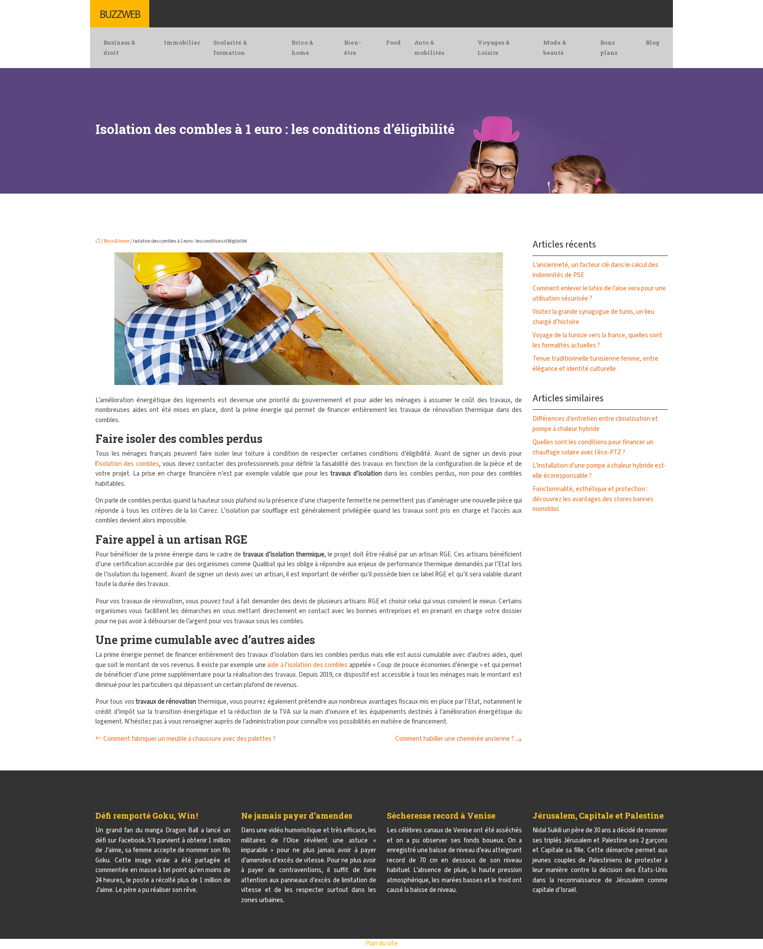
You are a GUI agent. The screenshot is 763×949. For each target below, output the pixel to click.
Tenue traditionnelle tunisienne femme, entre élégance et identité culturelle (595, 364)
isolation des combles (128, 464)
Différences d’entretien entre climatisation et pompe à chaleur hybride (595, 424)
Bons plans (608, 47)
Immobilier (182, 42)
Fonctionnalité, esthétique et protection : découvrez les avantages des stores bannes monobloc (593, 499)
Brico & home (302, 47)
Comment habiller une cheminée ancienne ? (454, 738)
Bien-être (352, 47)
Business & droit (119, 47)
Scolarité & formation (230, 47)
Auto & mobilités (429, 47)
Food (393, 42)
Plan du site (382, 943)
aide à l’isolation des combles (307, 665)
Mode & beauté (554, 47)
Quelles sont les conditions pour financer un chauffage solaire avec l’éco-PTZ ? (593, 447)
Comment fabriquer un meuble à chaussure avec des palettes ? (189, 738)
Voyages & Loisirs (493, 47)
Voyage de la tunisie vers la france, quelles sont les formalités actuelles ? (597, 340)
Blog (653, 42)
